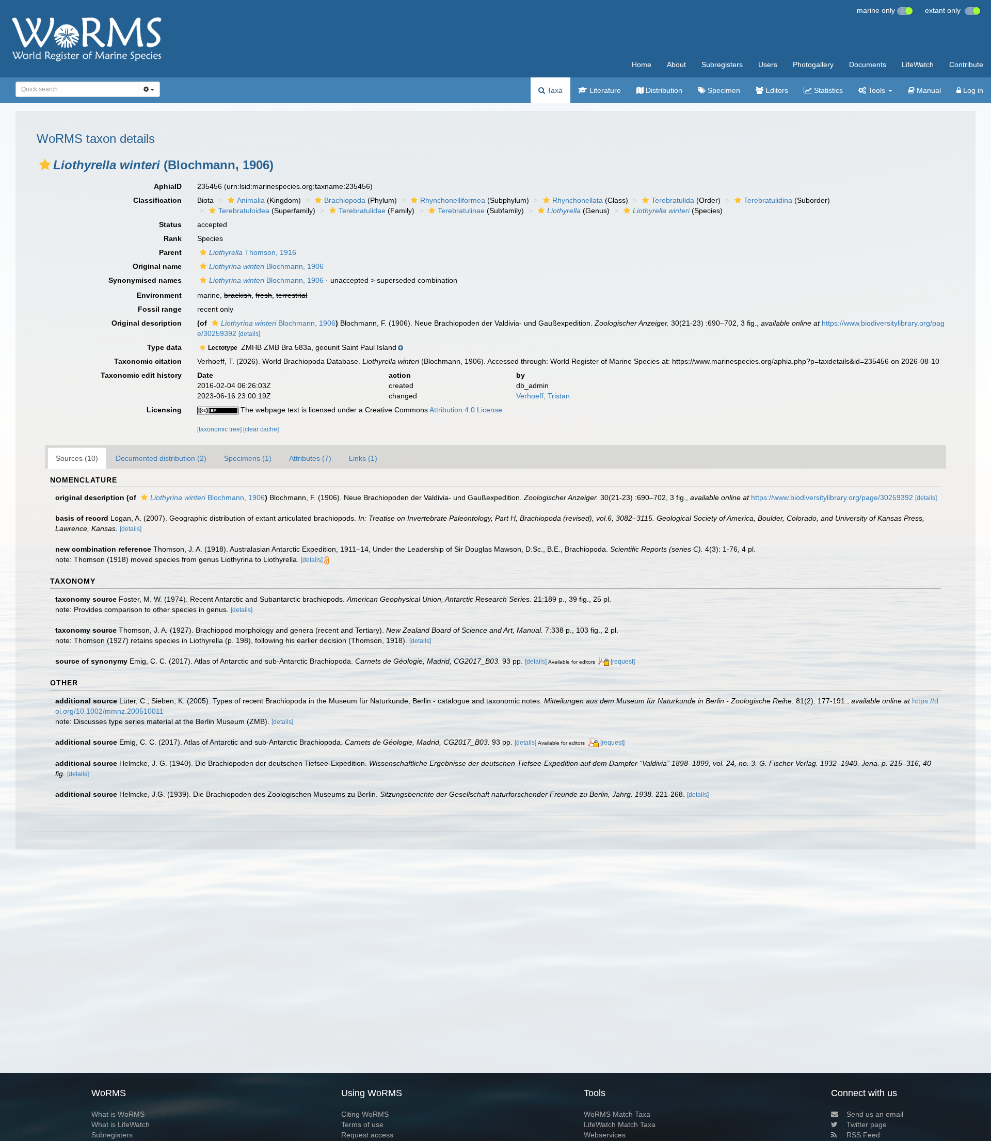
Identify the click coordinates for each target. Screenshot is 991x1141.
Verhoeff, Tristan (543, 396)
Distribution (663, 90)
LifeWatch (918, 64)
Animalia (251, 200)
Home (641, 64)
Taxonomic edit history (141, 375)
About (676, 64)
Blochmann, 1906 (266, 266)
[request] (623, 661)
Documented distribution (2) (161, 458)
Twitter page (866, 1124)
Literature (604, 90)
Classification (157, 200)
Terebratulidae (362, 210)
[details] (249, 334)
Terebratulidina (768, 200)
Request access (367, 1135)
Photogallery (813, 64)
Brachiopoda (344, 200)
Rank (173, 238)
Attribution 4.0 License (465, 410)
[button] (45, 164)
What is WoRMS (118, 1114)
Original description (146, 323)
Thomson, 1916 (252, 252)
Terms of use (362, 1124)
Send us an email (874, 1114)
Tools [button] (876, 90)
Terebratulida (672, 200)
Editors (775, 90)
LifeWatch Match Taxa (620, 1124)
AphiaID (168, 186)
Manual (928, 90)
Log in (972, 90)
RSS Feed (863, 1135)
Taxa (554, 90)
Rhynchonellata (577, 200)
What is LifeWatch (120, 1124)
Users (767, 64)
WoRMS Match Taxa (617, 1114)
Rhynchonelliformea (452, 200)
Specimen (723, 90)
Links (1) (363, 458)
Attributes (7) (310, 458)
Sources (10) (77, 458)
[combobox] (76, 89)
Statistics (827, 90)
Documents (867, 64)
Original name (157, 266)
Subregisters (722, 64)
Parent (170, 252)
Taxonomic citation (148, 361)
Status (170, 224)
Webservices (605, 1135)
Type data (164, 347)
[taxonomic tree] (220, 429)
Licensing (164, 410)
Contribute (966, 64)
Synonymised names (145, 280)
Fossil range (160, 309)
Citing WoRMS (365, 1114)
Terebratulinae (461, 210)
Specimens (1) (247, 458)
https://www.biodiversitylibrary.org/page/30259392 (832, 497)
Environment (159, 295)
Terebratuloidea (243, 210)
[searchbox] (74, 89)
